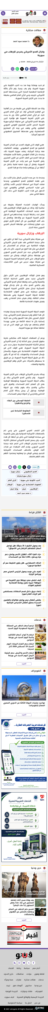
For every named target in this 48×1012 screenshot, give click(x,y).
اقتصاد (11, 968)
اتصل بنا (28, 1003)
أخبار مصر (36, 968)
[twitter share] (22, 69)
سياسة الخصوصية (15, 1003)
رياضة (19, 968)
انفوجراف (39, 991)
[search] (3, 13)
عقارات (18, 980)
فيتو (24, 488)
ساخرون (28, 985)
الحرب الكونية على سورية (30, 480)
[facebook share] (26, 69)
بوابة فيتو (14, 488)
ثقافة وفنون (39, 974)
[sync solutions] (39, 1009)
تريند (8, 985)
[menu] (45, 13)
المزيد (24, 663)
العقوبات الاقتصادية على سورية (29, 484)
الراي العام (12, 480)
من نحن (37, 1003)
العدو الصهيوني (30, 471)
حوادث (28, 974)
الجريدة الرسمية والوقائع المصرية (30, 997)
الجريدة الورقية (11, 991)
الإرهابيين (34, 488)
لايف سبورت (9, 997)
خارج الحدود (8, 974)
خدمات (41, 980)
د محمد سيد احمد (24, 493)
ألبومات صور (17, 985)
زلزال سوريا (15, 471)
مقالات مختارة (29, 980)
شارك (32, 68)
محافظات (20, 974)
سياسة (27, 968)
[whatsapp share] (17, 69)
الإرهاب (10, 484)
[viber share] (10, 467)
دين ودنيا (38, 985)
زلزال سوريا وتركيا (24, 476)
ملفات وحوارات (26, 991)
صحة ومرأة (8, 980)
